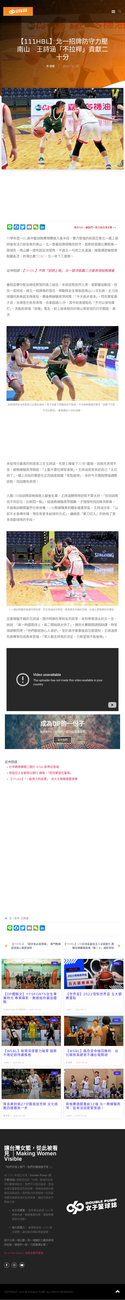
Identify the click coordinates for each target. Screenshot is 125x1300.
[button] (113, 11)
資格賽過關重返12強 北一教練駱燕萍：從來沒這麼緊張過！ (93, 1106)
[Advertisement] (63, 195)
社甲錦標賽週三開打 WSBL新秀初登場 (33, 767)
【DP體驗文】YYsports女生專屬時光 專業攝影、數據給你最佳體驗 (30, 998)
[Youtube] (22, 1265)
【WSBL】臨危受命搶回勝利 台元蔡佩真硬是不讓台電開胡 (92, 1053)
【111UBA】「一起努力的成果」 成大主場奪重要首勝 (42, 779)
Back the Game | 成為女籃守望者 (23, 1253)
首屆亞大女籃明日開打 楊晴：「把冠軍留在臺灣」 (40, 773)
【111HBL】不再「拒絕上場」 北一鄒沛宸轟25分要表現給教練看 (68, 271)
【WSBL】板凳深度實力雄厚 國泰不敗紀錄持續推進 (30, 1053)
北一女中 (14, 918)
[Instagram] (14, 1265)
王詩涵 (24, 918)
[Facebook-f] (6, 1265)
